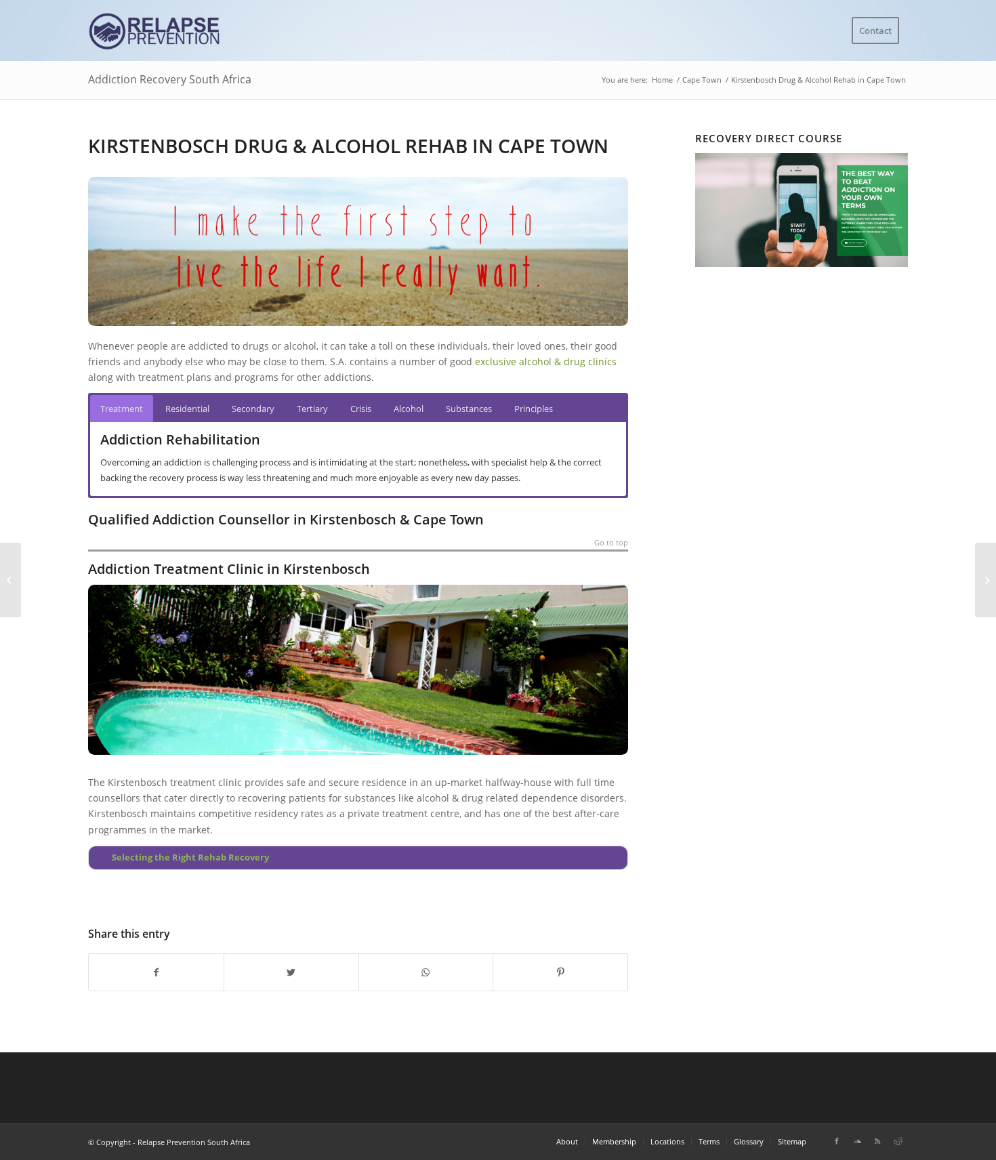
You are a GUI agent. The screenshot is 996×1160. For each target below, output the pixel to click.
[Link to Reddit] (898, 1141)
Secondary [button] (253, 408)
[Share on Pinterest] (560, 972)
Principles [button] (533, 408)
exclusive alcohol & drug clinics (546, 361)
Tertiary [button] (312, 408)
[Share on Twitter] (291, 972)
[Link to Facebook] (837, 1141)
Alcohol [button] (408, 408)
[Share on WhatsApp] (426, 972)
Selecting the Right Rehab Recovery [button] (190, 857)
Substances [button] (469, 408)
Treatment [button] (121, 408)
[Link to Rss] (877, 1141)
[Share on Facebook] (156, 972)
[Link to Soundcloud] (857, 1141)
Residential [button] (187, 408)
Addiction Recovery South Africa (169, 79)
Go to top (611, 543)
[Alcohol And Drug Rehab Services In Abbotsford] (10, 580)
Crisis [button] (360, 408)
